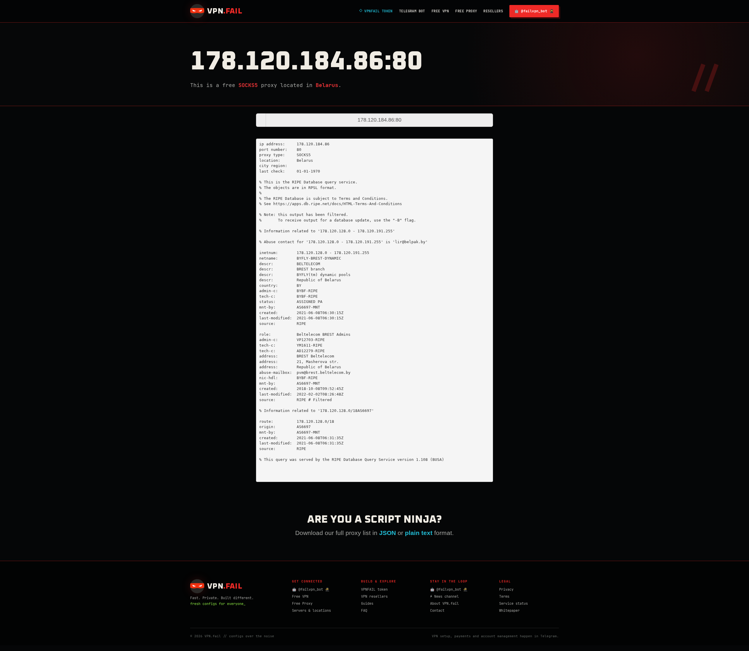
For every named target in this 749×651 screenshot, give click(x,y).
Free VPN (440, 11)
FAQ (364, 610)
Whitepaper (509, 610)
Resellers (493, 11)
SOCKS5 (248, 85)
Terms (504, 596)
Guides (367, 603)
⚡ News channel (444, 596)
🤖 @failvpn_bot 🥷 (534, 11)
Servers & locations (311, 610)
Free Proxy (466, 11)
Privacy (506, 589)
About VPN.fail (444, 603)
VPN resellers (374, 596)
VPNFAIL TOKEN (376, 11)
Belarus (327, 85)
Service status (513, 603)
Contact (437, 610)
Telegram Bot (412, 11)
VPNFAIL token (374, 589)
